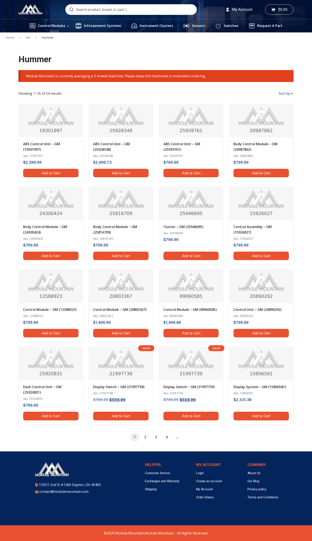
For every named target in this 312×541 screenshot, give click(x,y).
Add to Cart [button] (51, 173)
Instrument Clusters (156, 25)
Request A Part (269, 25)
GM (27, 37)
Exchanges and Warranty (162, 481)
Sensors (198, 25)
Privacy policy (256, 489)
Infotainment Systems (102, 25)
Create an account (209, 481)
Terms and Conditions (262, 497)
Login (200, 473)
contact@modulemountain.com (63, 491)
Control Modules (51, 25)
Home (10, 37)
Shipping (151, 489)
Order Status (205, 497)
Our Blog (253, 481)
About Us (253, 473)
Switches (231, 25)
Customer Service (157, 473)
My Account (204, 489)
